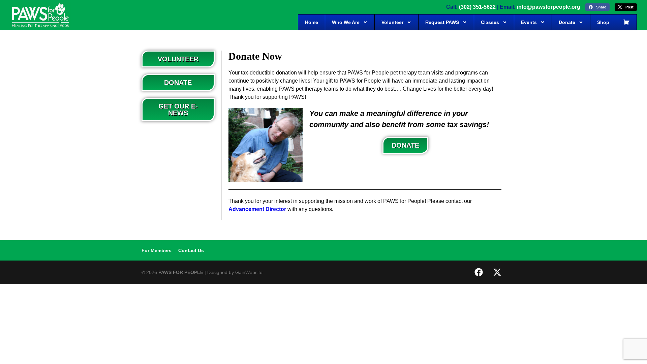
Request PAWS (442, 22)
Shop (603, 22)
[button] (597, 7)
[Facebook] (478, 272)
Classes (490, 22)
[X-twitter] (497, 272)
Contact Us (191, 250)
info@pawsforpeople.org (548, 7)
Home (311, 22)
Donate (567, 22)
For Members (157, 250)
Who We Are (346, 22)
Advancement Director (257, 209)
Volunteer (392, 22)
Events (529, 22)
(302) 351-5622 (477, 7)
